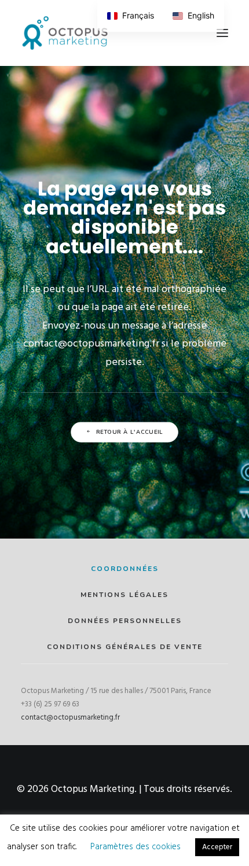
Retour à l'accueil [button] (129, 432)
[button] (222, 33)
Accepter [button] (217, 847)
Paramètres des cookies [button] (135, 847)
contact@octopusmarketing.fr (70, 718)
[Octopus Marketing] (65, 33)
